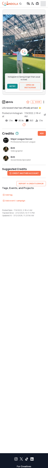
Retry (12, 86)
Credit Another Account (25, 173)
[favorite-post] (27, 102)
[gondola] (10, 3)
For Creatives (24, 466)
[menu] (44, 102)
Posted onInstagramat (21, 115)
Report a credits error (31, 183)
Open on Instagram (30, 86)
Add (42, 133)
